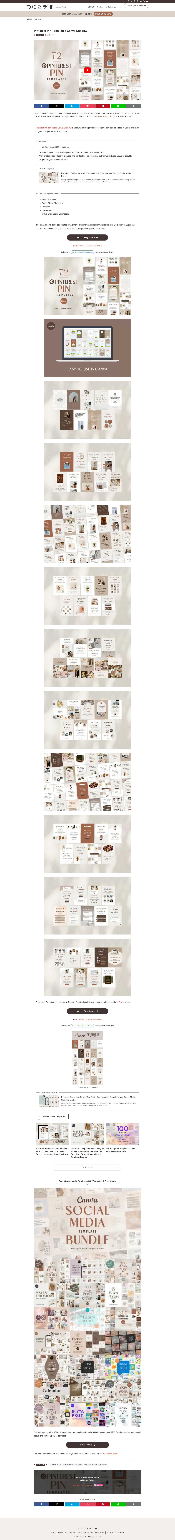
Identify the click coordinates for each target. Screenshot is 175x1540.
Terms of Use (124, 1002)
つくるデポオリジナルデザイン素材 (95, 1465)
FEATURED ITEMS (55, 1465)
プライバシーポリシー (85, 1532)
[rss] (143, 1)
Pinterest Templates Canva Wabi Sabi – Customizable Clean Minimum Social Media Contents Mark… (98, 1098)
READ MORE (87, 1167)
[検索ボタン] (120, 7)
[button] (41, 106)
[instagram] (134, 1)
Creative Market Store (94, 246)
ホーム (53, 1532)
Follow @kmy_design (82, 1485)
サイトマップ (111, 1532)
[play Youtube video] (87, 70)
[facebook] (128, 1)
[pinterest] (137, 1)
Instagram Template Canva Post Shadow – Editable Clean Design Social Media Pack (96, 174)
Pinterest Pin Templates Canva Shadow (53, 128)
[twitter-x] (131, 1)
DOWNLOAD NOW (103, 14)
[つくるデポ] (40, 7)
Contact (121, 1532)
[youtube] (140, 1)
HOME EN (62, 1532)
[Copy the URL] (133, 106)
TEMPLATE (40, 35)
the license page (110, 1454)
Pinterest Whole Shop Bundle (72, 1465)
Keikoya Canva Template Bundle (82, 252)
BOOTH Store (79, 246)
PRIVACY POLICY (109, 117)
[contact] (146, 1)
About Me (71, 1532)
